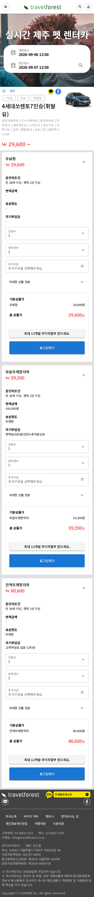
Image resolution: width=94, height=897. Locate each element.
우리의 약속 (31, 816)
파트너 (50, 816)
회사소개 (10, 816)
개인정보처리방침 (16, 823)
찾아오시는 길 (69, 816)
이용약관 (58, 823)
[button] (47, 281)
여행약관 (40, 823)
